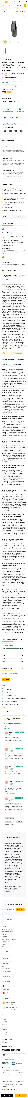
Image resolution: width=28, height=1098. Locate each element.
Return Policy (5, 963)
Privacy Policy (18, 1084)
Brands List (5, 958)
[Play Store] (15, 1050)
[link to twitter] (18, 42)
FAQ (3, 966)
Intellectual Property (7, 931)
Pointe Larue (5, 1037)
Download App (6, 956)
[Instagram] (5, 1090)
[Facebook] (3, 1090)
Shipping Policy (6, 941)
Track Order (5, 936)
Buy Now (10, 127)
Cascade (4, 1034)
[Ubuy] (6, 1)
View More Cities (6, 1039)
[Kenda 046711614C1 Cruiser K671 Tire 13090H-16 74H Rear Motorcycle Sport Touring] (14, 29)
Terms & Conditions (8, 1084)
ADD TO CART (7, 1095)
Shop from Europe (18, 1077)
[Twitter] (12, 1090)
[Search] (25, 5)
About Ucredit (5, 968)
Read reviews (7, 728)
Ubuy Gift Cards (6, 971)
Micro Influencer (6, 944)
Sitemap (4, 934)
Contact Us (5, 926)
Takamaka (5, 1029)
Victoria (4, 1019)
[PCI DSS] (5, 1063)
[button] (16, 2)
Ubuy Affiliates (6, 976)
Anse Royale (5, 1032)
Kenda (3, 11)
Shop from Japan (7, 1072)
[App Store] (6, 1050)
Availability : (5, 76)
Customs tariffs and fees (9, 939)
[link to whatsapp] (10, 42)
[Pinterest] (15, 1090)
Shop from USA (6, 1070)
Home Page (5, 9)
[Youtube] (9, 1090)
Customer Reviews (7, 961)
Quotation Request (7, 929)
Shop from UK (16, 1070)
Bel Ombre (5, 1027)
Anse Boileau (5, 1024)
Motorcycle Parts (12, 9)
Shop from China (18, 1075)
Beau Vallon (5, 1022)
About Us (4, 924)
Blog (3, 973)
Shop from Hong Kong (19, 1072)
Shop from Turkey (7, 1077)
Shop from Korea (7, 1075)
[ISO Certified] (16, 1063)
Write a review (6, 679)
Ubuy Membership (7, 946)
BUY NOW (21, 1095)
